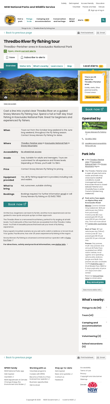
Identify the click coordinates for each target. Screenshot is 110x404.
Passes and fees (89, 7)
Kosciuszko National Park (56, 143)
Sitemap (83, 379)
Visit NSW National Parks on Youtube (18, 399)
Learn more (57, 66)
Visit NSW (8, 377)
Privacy (83, 373)
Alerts (92, 66)
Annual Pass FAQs (94, 277)
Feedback (59, 380)
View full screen (10, 104)
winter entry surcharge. (97, 224)
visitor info (60, 244)
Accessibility (85, 367)
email (63, 194)
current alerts (28, 51)
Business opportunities (39, 382)
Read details (92, 97)
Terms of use (85, 370)
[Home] (10, 20)
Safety (64, 3)
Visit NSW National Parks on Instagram (12, 399)
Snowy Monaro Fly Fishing (95, 132)
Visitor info (25, 66)
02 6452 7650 (90, 139)
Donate (83, 384)
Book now (15, 204)
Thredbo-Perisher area (31, 143)
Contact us (59, 377)
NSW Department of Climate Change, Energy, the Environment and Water (15, 382)
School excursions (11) (92, 345)
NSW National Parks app (14, 371)
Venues (101, 7)
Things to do (26, 28)
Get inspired (74, 3)
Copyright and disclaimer (91, 376)
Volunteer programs (38, 371)
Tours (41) (87, 315)
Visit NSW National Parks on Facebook (6, 399)
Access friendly (87, 3)
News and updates (63, 374)
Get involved (35, 385)
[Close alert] (103, 74)
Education (100, 3)
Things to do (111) (91, 307)
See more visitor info (92, 289)
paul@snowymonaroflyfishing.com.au (95, 144)
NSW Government (50, 400)
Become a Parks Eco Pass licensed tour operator (40, 378)
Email (102, 32)
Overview (11, 65)
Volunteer (76, 7)
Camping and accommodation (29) (92, 325)
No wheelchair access (31, 151)
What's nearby (40, 66)
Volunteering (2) (91, 336)
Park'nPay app (96, 264)
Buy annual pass (95, 282)
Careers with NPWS (37, 374)
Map (69, 66)
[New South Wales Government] (93, 387)
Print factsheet (87, 32)
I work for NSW (68, 400)
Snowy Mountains (29, 145)
